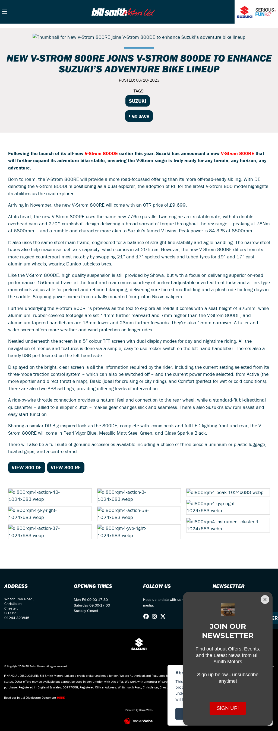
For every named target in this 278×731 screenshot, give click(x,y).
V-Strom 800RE (237, 153)
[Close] (265, 599)
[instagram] (156, 616)
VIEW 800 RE (66, 467)
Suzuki (137, 101)
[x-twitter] (164, 616)
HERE (61, 697)
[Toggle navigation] (4, 12)
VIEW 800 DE (27, 467)
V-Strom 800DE (101, 153)
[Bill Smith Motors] (123, 11)
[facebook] (147, 616)
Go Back (140, 116)
